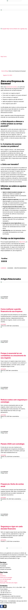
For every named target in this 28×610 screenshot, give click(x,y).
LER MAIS (3, 324)
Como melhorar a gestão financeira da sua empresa (11, 310)
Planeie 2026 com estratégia (12, 444)
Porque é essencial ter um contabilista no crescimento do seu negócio (13, 355)
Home (2, 71)
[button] (1, 261)
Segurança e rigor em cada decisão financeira (12, 527)
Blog (6, 71)
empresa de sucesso (11, 86)
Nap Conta (22, 241)
